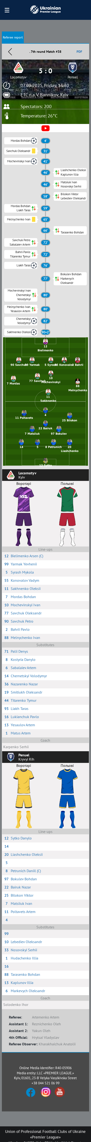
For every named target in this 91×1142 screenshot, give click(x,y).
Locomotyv (18, 77)
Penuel (73, 77)
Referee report (13, 37)
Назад (10, 51)
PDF (79, 51)
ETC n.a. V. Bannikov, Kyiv (44, 94)
